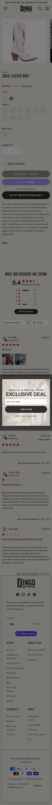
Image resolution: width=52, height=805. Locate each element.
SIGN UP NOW (26, 409)
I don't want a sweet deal (26, 416)
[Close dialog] (48, 381)
